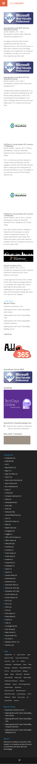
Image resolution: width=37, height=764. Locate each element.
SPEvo (7, 607)
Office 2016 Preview (11, 537)
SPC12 (7, 601)
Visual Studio (9, 635)
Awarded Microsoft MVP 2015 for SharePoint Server (16, 29)
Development (8, 34)
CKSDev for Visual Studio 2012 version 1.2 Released (18, 145)
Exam (7, 509)
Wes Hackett (10, 32)
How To (7, 671)
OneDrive (8, 547)
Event (24, 270)
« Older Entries (8, 301)
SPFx (6, 610)
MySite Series (9, 528)
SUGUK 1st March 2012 (12, 266)
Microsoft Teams (11, 521)
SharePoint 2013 (20, 691)
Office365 (27, 34)
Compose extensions (12, 496)
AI (5, 464)
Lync (6, 518)
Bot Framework (10, 487)
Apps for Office (10, 474)
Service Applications (24, 684)
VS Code (8, 639)
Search (7, 569)
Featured (17, 34)
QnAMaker (8, 566)
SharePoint (7, 37)
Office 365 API (9, 677)
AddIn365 (8, 461)
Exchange (7, 668)
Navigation (8, 531)
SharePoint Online (10, 694)
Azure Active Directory (12, 480)
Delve (7, 499)
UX (27, 697)
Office (12, 674)
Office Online (9, 540)
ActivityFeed (8, 270)
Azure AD (7, 661)
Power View (9, 556)
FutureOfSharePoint (11, 515)
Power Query (9, 553)
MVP (21, 34)
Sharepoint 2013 (17, 37)
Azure (7, 477)
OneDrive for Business (11, 681)
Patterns (22, 681)
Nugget (7, 534)
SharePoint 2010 (9, 153)
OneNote (8, 550)
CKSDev (28, 148)
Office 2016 (18, 677)
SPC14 (7, 604)
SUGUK (7, 620)
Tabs (6, 623)
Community (8, 664)
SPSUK (14, 697)
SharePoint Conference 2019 (13, 306)
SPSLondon (9, 613)
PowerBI (8, 559)
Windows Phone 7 (11, 642)
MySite (6, 674)
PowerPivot (9, 563)
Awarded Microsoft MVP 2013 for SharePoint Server (16, 78)
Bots (6, 490)
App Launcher (21, 655)
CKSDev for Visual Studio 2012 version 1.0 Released (18, 215)
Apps (6, 471)
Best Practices (10, 483)
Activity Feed (8, 655)
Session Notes (10, 575)
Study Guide (9, 616)
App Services (9, 467)
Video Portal (9, 632)
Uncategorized (10, 626)
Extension (15, 668)
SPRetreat (7, 697)
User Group (14, 275)
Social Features (10, 594)
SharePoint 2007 (10, 585)
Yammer (8, 645)
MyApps (25, 671)
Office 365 (19, 674)
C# (17, 661)
